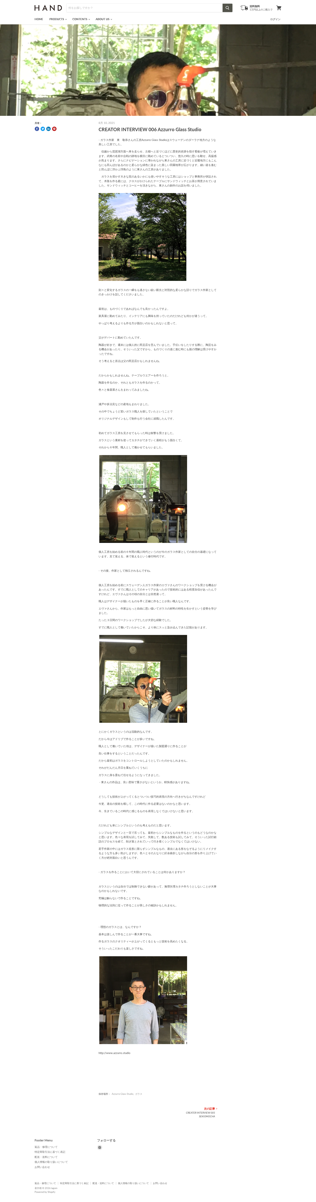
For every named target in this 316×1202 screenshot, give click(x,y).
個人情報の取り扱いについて (51, 1161)
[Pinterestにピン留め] (54, 129)
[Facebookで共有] (37, 129)
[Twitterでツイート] (43, 129)
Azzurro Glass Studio (122, 1093)
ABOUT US (103, 19)
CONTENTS (80, 19)
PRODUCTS (57, 19)
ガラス (138, 1093)
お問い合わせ (42, 1167)
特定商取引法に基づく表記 (50, 1151)
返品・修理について (46, 1146)
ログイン (275, 19)
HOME (39, 19)
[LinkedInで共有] (48, 129)
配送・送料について (46, 1156)
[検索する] (227, 8)
